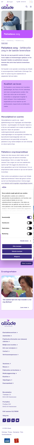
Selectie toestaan (17, 251)
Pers (21, 432)
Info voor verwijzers (9, 348)
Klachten (6, 377)
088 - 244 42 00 (22, 1)
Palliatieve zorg (20, 40)
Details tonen (24, 241)
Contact (5, 351)
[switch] (29, 222)
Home (2, 40)
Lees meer (24, 307)
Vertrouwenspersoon (10, 355)
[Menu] (30, 6)
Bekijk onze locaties (10, 345)
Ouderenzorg (10, 40)
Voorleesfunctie (6, 434)
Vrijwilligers (7, 380)
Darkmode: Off (31, 2)
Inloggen (10, 1)
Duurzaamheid (7, 383)
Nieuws (5, 367)
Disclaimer (16, 432)
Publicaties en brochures (11, 370)
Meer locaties (26, 263)
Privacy (10, 432)
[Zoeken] (26, 6)
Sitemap (4, 432)
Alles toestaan (17, 246)
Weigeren (17, 256)
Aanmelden (7, 336)
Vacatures (6, 364)
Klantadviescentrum (10, 332)
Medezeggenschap (9, 373)
